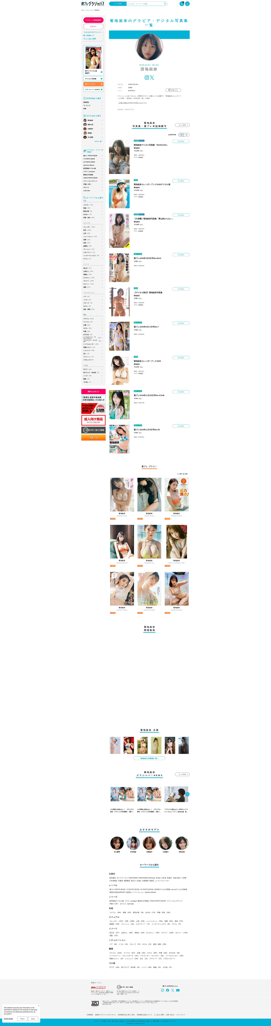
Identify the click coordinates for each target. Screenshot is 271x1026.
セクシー (89, 284)
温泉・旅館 (89, 309)
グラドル (89, 319)
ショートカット (90, 236)
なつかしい (89, 277)
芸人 (86, 353)
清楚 (87, 287)
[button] (187, 794)
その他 (87, 382)
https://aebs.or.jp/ (106, 1004)
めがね (88, 214)
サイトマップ (181, 1014)
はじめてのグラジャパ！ (94, 32)
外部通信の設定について (144, 1014)
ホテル (87, 306)
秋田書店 (112, 878)
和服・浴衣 (89, 217)
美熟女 (88, 274)
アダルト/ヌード (88, 360)
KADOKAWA (133, 878)
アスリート (89, 357)
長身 (87, 243)
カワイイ (89, 281)
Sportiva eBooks (88, 165)
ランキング (86, 105)
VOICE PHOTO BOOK (90, 178)
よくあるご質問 (91, 39)
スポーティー (89, 252)
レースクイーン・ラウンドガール (92, 337)
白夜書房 (145, 881)
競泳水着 (88, 211)
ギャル (87, 259)
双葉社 (151, 881)
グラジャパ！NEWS (92, 89)
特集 (84, 108)
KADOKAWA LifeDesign (146, 878)
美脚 (87, 239)
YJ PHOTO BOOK (89, 159)
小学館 (184, 878)
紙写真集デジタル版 (89, 168)
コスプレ (88, 205)
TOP (82, 10)
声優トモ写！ (87, 184)
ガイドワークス (122, 878)
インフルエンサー (91, 344)
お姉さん (88, 271)
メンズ (88, 376)
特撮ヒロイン (89, 347)
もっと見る (182, 125)
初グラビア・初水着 (91, 372)
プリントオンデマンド (90, 181)
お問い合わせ (170, 1014)
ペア (86, 296)
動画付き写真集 (88, 175)
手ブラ (88, 369)
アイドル (88, 322)
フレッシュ (89, 249)
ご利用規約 (89, 1014)
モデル (88, 328)
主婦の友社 (177, 878)
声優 (87, 331)
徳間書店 (127, 881)
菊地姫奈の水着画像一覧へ (149, 758)
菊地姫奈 (137, 148)
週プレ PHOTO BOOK (90, 155)
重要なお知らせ (93, 391)
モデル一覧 (89, 10)
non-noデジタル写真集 (179, 889)
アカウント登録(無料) (93, 20)
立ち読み (181, 141)
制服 (87, 208)
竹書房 (120, 881)
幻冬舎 (164, 878)
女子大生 (88, 334)
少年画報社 (113, 881)
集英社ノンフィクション (135, 892)
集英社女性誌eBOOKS (117, 892)
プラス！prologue (89, 171)
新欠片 (133, 881)
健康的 (88, 246)
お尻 (87, 233)
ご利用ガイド (90, 35)
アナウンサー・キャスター (92, 340)
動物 (86, 379)
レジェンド (89, 350)
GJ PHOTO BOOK (89, 162)
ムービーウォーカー (162, 881)
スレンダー (89, 227)
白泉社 (139, 881)
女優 (87, 325)
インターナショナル (91, 255)
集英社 (169, 878)
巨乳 (87, 230)
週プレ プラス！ (90, 84)
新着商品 (86, 102)
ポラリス (86, 187)
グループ (88, 303)
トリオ (87, 300)
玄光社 (158, 878)
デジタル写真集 (91, 79)
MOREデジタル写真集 (162, 889)
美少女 (88, 268)
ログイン (93, 26)
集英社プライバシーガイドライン (105, 1014)
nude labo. (86, 190)
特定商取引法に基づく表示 (126, 1014)
